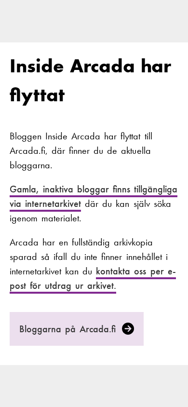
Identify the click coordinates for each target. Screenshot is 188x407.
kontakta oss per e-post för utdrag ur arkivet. (93, 278)
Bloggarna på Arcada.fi (69, 329)
